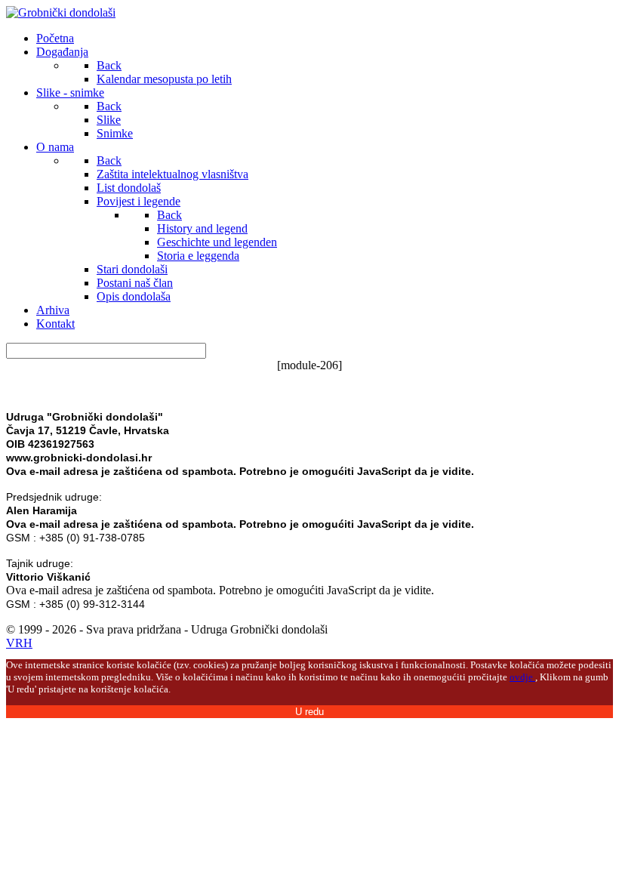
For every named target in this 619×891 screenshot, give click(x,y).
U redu (309, 711)
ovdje (522, 677)
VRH (19, 643)
